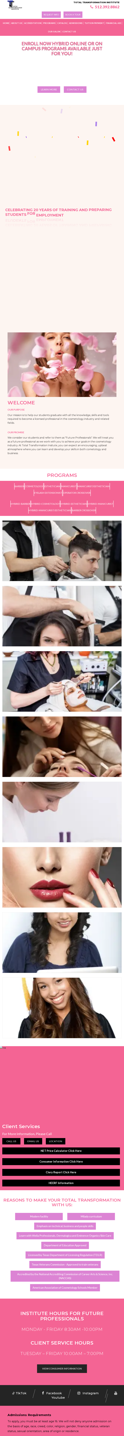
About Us (16, 23)
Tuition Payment (94, 23)
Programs (49, 23)
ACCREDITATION (32, 23)
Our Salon (54, 31)
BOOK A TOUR (72, 14)
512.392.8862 (106, 7)
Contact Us (69, 31)
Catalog (62, 23)
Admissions (76, 23)
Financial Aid (113, 23)
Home (6, 23)
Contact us (75, 89)
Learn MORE (49, 89)
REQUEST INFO (51, 14)
